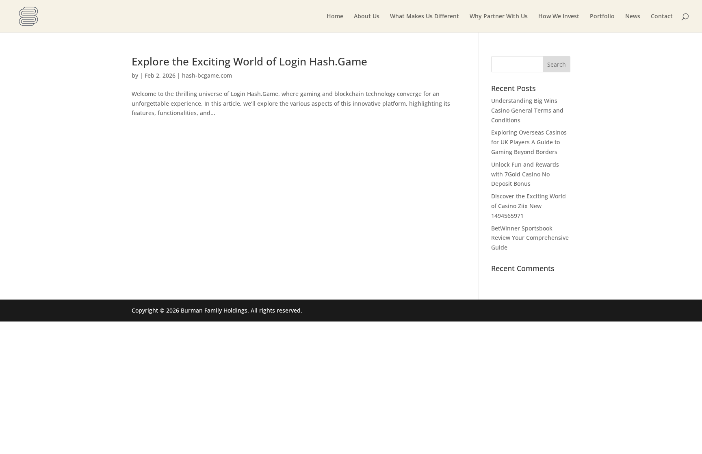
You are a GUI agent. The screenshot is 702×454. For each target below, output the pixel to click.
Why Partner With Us (499, 16)
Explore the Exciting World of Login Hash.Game (249, 61)
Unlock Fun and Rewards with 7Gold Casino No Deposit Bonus (525, 174)
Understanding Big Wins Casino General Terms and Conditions (527, 110)
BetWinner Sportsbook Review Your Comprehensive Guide (530, 238)
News (632, 16)
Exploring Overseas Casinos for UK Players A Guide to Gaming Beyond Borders (529, 142)
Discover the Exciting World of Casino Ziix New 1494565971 (528, 205)
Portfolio (602, 16)
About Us (366, 16)
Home (335, 16)
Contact (662, 16)
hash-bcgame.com (207, 75)
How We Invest (558, 16)
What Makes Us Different (424, 16)
